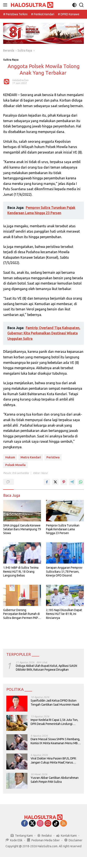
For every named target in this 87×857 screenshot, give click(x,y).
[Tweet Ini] (55, 482)
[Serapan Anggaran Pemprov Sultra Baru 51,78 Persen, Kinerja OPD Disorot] (65, 553)
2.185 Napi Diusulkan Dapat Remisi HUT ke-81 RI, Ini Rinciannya (64, 613)
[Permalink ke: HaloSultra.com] (6, 81)
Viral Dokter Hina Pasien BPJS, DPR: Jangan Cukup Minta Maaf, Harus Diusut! (53, 760)
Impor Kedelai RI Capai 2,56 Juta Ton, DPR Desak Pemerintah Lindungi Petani (54, 722)
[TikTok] (55, 823)
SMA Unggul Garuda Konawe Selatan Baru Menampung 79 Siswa (22, 529)
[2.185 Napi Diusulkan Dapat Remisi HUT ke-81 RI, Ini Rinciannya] (65, 595)
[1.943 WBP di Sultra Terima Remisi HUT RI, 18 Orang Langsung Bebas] (22, 553)
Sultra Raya (11, 59)
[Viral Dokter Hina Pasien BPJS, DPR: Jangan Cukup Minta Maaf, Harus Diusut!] (16, 761)
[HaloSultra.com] (31, 5)
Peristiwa (53, 457)
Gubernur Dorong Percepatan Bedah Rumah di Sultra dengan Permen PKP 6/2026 (21, 614)
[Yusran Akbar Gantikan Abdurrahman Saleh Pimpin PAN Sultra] (16, 781)
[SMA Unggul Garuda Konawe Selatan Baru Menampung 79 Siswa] (22, 510)
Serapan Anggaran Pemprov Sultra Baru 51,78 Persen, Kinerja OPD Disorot (64, 571)
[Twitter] (32, 823)
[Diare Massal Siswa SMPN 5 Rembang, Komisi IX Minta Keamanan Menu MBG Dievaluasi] (16, 742)
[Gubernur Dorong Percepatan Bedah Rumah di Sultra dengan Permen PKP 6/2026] (22, 595)
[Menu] (6, 4)
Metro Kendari (30, 457)
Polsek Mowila (15, 465)
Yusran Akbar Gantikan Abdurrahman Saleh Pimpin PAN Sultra (55, 779)
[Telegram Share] (72, 482)
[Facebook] (24, 823)
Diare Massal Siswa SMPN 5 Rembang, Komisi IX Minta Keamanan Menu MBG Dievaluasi (55, 741)
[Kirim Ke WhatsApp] (80, 482)
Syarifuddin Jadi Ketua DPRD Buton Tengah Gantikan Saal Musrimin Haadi (55, 702)
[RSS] (63, 823)
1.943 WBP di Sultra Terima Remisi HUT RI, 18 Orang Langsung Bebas (20, 571)
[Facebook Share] (47, 482)
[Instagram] (40, 823)
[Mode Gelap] (74, 4)
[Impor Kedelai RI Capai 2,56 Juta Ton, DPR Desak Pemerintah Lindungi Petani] (16, 723)
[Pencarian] (81, 4)
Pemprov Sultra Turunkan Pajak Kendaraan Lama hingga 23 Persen (62, 529)
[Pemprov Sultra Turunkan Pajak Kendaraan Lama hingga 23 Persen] (65, 510)
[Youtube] (48, 823)
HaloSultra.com (20, 80)
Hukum (10, 457)
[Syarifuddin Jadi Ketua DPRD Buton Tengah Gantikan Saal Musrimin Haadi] (16, 704)
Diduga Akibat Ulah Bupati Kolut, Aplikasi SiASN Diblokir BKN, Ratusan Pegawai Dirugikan (46, 667)
